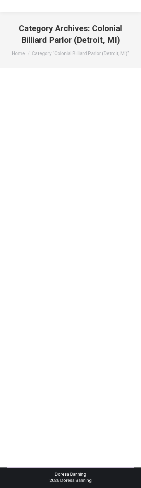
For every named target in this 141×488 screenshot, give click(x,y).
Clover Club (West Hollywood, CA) (82, 213)
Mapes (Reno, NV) (58, 276)
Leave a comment (107, 350)
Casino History (60, 195)
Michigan (42, 282)
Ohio (28, 307)
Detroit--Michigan (85, 238)
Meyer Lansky (91, 276)
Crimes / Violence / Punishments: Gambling (66, 232)
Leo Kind (32, 269)
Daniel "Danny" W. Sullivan (40, 238)
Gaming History (66, 251)
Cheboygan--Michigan (58, 201)
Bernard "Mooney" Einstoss (42, 188)
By (33, 350)
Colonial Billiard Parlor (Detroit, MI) (48, 220)
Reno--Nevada (75, 319)
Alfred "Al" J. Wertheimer (39, 182)
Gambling (109, 245)
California (34, 195)
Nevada (65, 294)
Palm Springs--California (59, 307)
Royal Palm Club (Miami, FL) (69, 332)
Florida (62, 245)
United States (71, 338)
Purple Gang (76, 313)
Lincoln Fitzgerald (61, 269)
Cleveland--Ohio (31, 213)
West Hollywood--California (73, 344)
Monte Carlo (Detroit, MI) (74, 288)
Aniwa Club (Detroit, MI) (89, 182)
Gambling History (32, 251)
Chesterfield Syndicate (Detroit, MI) (75, 207)
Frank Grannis (84, 245)
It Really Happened (49, 257)
